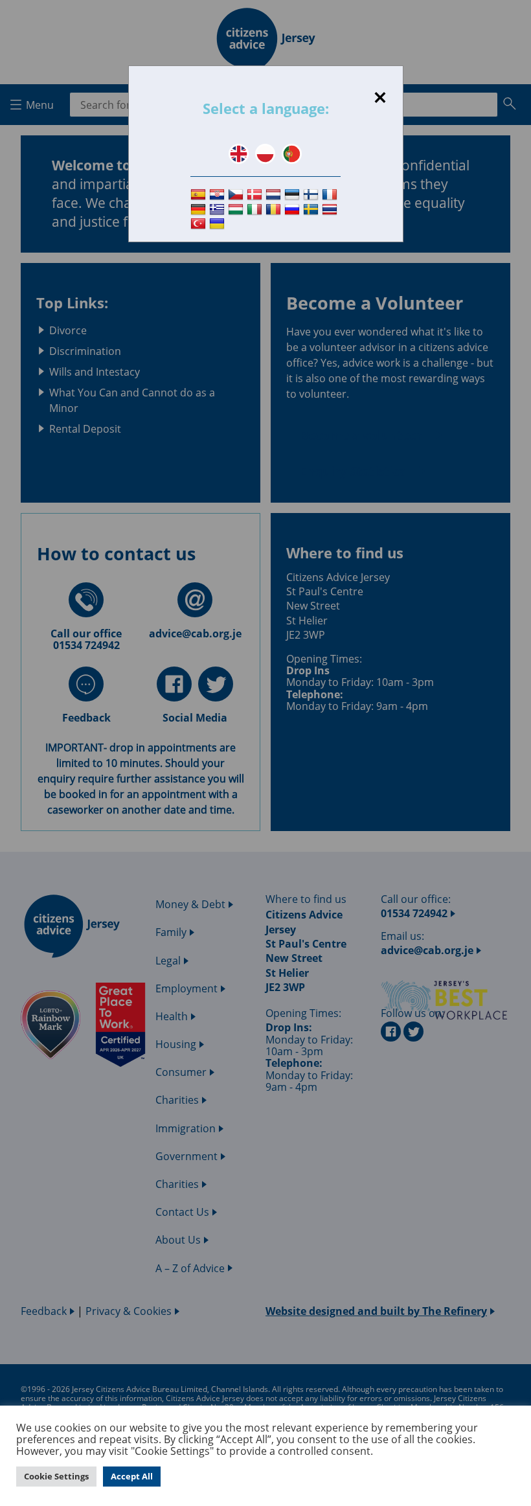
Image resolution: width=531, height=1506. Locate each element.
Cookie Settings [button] (56, 1476)
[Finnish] (312, 194)
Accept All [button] (132, 1476)
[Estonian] (293, 194)
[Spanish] (199, 194)
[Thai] (331, 209)
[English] (239, 154)
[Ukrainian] (218, 224)
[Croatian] (218, 194)
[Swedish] (312, 209)
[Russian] (293, 209)
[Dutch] (275, 194)
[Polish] (265, 154)
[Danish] (256, 194)
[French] (331, 194)
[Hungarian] (237, 209)
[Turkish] (199, 224)
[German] (199, 209)
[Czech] (237, 194)
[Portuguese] (292, 154)
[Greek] (218, 209)
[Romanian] (275, 209)
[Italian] (256, 209)
